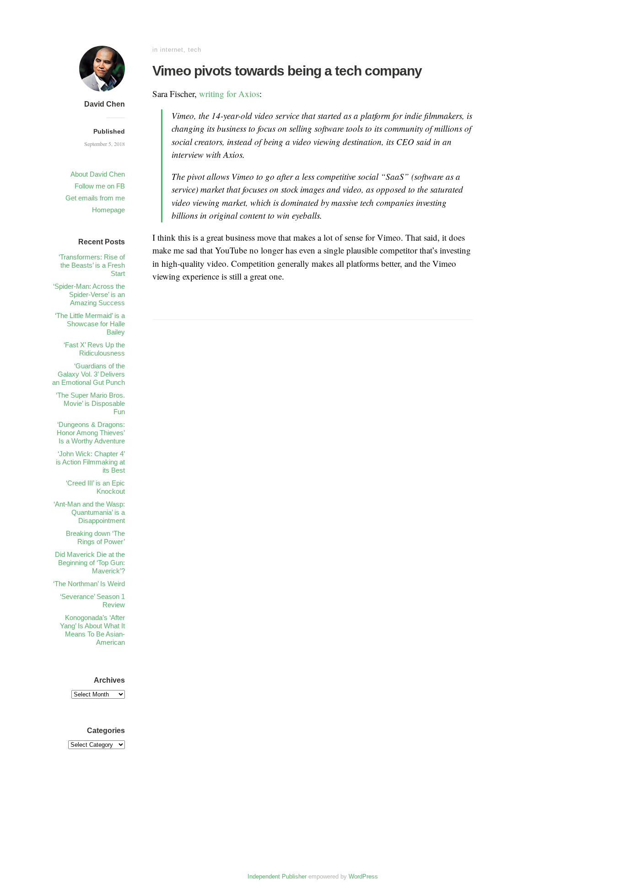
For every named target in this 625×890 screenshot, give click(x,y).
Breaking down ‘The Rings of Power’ (95, 537)
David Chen (104, 104)
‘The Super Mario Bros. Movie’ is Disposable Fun (90, 403)
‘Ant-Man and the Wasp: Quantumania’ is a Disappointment (89, 512)
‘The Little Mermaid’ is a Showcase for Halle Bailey (90, 324)
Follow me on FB (100, 186)
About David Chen (97, 174)
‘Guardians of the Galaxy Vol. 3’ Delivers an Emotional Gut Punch (88, 374)
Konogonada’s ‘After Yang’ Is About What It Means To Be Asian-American (92, 630)
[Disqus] (312, 470)
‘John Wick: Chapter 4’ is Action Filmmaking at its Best (90, 462)
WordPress (363, 876)
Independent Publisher (277, 876)
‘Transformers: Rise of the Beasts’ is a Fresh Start (92, 265)
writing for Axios (229, 93)
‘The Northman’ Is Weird (89, 584)
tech (194, 49)
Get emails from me (95, 198)
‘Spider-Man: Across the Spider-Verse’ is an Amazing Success (89, 294)
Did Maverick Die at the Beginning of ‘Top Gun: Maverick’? (90, 562)
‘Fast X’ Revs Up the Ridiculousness (94, 349)
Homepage (108, 210)
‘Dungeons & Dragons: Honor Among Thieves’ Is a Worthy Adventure (91, 433)
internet (171, 49)
